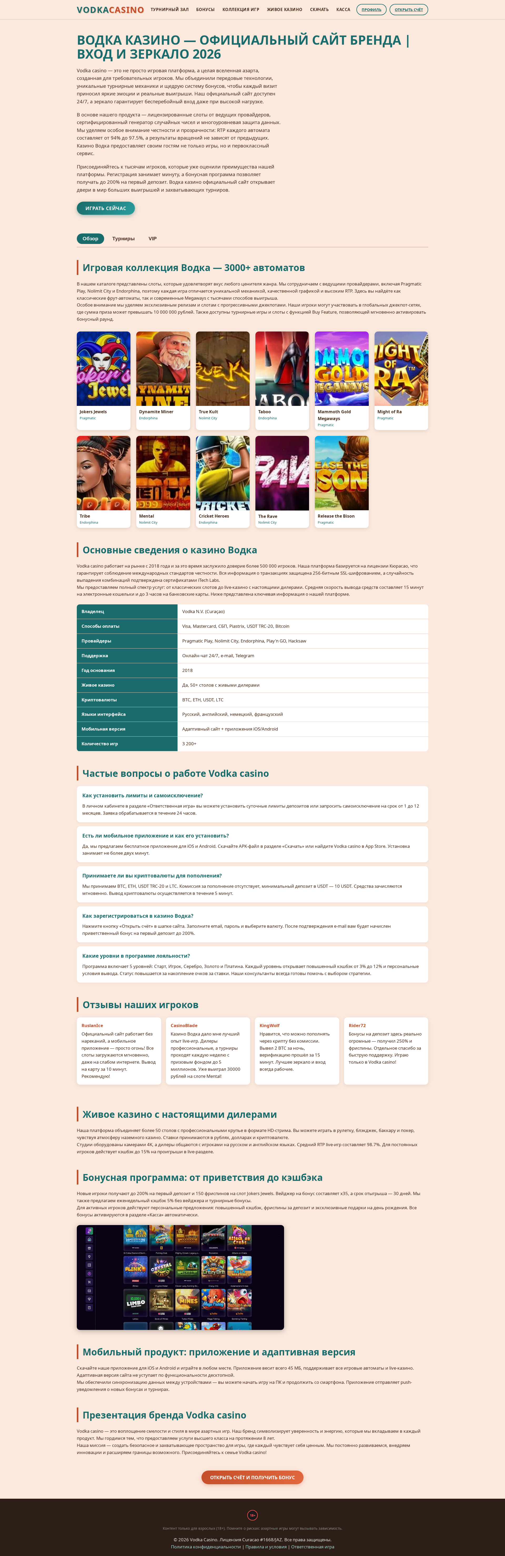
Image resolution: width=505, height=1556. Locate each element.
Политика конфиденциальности (206, 1547)
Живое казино (284, 9)
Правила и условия (266, 1547)
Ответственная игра (312, 1547)
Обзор (90, 238)
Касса (343, 9)
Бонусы (205, 9)
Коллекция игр (241, 9)
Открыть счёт (409, 9)
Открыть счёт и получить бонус (252, 1477)
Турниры (123, 238)
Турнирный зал (170, 9)
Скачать (319, 9)
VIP (153, 238)
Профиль (371, 9)
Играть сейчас (105, 208)
